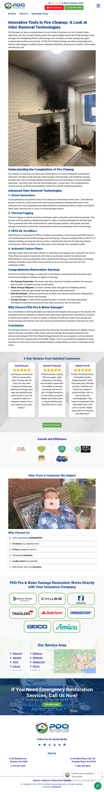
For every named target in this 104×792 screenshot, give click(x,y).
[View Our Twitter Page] (40, 744)
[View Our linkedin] (59, 744)
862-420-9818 (83, 766)
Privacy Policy (57, 780)
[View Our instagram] (64, 744)
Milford (36, 666)
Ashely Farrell (82, 365)
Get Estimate (55, 7)
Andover (16, 666)
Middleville (38, 658)
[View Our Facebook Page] (45, 744)
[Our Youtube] (55, 744)
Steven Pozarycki (52, 365)
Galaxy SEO (56, 787)
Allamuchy (17, 653)
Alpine (15, 662)
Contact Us (45, 780)
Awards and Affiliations (52, 439)
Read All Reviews (52, 425)
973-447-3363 (75, 7)
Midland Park (39, 662)
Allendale (17, 658)
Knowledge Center (40, 13)
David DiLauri (22, 365)
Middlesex (37, 653)
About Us (24, 13)
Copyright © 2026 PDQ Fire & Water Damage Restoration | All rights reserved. (53, 784)
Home (13, 13)
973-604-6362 (52, 704)
